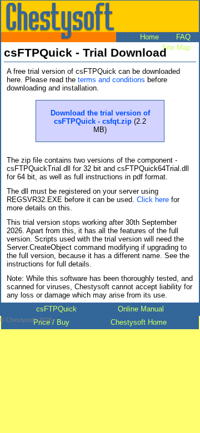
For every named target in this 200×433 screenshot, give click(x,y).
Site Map (176, 47)
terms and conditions (111, 79)
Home (149, 37)
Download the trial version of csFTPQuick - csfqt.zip (100, 117)
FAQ (183, 37)
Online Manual (141, 309)
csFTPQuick (56, 309)
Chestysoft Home (139, 322)
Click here (153, 199)
